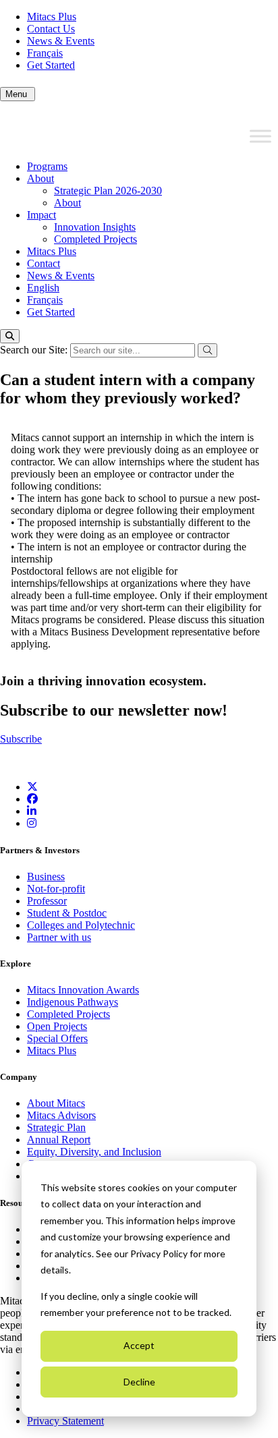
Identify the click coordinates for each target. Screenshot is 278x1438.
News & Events (60, 41)
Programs (47, 166)
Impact (41, 215)
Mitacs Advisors (61, 1115)
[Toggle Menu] (260, 136)
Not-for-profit (56, 888)
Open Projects (57, 1026)
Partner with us (59, 937)
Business (46, 876)
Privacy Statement (65, 1421)
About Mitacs (56, 1103)
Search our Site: (35, 349)
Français (45, 53)
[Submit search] (207, 350)
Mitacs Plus (51, 16)
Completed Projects (95, 239)
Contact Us (51, 28)
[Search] (10, 336)
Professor (47, 901)
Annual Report (58, 1139)
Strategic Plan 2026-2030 (108, 190)
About (40, 178)
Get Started (51, 65)
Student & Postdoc (67, 913)
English (43, 287)
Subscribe (21, 739)
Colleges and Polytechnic (81, 925)
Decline (139, 1381)
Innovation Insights (95, 227)
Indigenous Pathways (72, 1002)
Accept (139, 1345)
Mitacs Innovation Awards (83, 990)
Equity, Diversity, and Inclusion (94, 1151)
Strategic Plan (56, 1127)
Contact (43, 263)
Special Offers (57, 1038)
